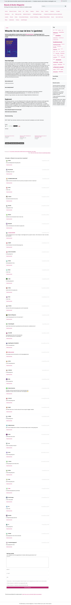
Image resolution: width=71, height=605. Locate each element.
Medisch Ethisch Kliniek (45, 17)
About (52, 17)
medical (61, 55)
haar (59, 51)
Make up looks (18, 14)
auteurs (59, 30)
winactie (21, 143)
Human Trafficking (34, 17)
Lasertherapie (24, 20)
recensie (58, 60)
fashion (55, 49)
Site (7, 577)
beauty (55, 32)
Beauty (32, 11)
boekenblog (55, 37)
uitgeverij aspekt (58, 67)
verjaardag (58, 69)
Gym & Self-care (59, 17)
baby (62, 30)
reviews (55, 64)
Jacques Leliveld (11, 232)
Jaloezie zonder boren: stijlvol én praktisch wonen (58, 93)
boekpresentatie (55, 39)
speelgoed (60, 64)
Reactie (8, 556)
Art (23, 11)
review (60, 62)
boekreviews (63, 44)
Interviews (7, 14)
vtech (62, 69)
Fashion (52, 11)
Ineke (9, 488)
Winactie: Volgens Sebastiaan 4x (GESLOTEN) (25, 136)
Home (6, 11)
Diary (42, 11)
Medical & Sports (26, 14)
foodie (54, 51)
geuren (57, 51)
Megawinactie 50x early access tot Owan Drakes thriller (40, 136)
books (7, 27)
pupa (54, 59)
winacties (61, 71)
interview (57, 53)
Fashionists (11, 20)
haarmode (62, 51)
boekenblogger (61, 37)
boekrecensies (57, 44)
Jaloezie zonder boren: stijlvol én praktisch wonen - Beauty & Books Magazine (59, 101)
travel (64, 64)
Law (12, 14)
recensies (55, 62)
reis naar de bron (14, 143)
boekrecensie (57, 42)
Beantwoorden (9, 164)
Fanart (19, 11)
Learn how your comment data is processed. (32, 594)
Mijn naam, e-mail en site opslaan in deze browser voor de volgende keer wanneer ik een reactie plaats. (27, 581)
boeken (6, 17)
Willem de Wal (11, 352)
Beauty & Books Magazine (14, 5)
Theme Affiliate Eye (38, 603)
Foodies (58, 11)
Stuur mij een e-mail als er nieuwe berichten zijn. (17, 585)
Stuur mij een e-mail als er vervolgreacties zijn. (17, 583)
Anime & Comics (12, 11)
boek (54, 34)
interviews (62, 53)
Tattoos (17, 20)
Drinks (16, 17)
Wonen (11, 17)
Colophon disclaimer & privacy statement (53, 14)
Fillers (6, 20)
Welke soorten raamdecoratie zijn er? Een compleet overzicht (59, 103)
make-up (54, 55)
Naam (8, 569)
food (59, 49)
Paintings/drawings (37, 14)
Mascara (58, 55)
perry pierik (63, 57)
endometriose (59, 46)
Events (46, 11)
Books (37, 11)
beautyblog (61, 32)
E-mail (8, 573)
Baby (27, 11)
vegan (54, 69)
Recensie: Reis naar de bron (9, 135)
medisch (55, 57)
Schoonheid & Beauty (23, 17)
